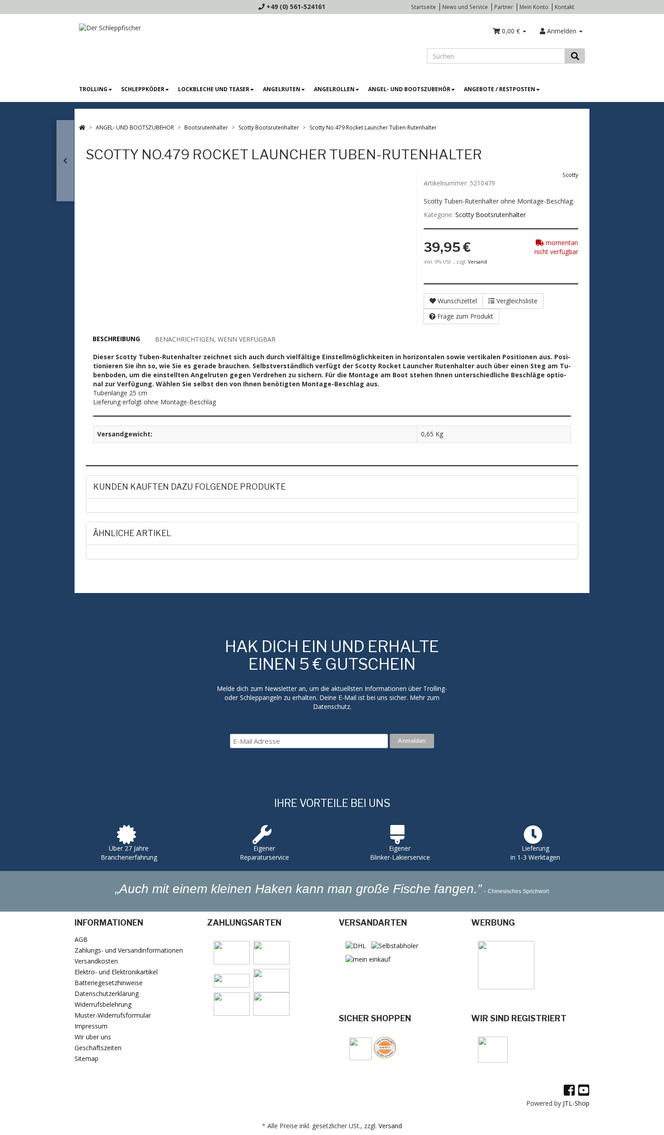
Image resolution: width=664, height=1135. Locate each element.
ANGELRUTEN (281, 89)
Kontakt (564, 6)
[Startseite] (82, 127)
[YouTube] (583, 1089)
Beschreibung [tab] (116, 338)
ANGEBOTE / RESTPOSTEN (499, 89)
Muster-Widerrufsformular (113, 1015)
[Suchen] (575, 56)
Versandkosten (96, 961)
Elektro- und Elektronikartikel (116, 972)
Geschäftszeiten (98, 1047)
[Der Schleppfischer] (108, 27)
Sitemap (86, 1058)
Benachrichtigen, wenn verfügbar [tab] (215, 339)
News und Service (465, 6)
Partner (503, 6)
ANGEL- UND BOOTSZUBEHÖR (409, 89)
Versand (477, 262)
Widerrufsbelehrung (103, 1004)
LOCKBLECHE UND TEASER (213, 89)
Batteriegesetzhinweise (109, 982)
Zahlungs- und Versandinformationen (129, 950)
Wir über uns (93, 1037)
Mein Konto (533, 6)
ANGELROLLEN (334, 89)
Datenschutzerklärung (107, 993)
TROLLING (93, 89)
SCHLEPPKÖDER (142, 89)
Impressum (91, 1026)
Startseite (423, 6)
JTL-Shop (576, 1103)
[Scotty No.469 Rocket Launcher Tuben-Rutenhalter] (65, 160)
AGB (81, 939)
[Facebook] (569, 1089)
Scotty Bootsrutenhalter (490, 214)
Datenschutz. (332, 706)
